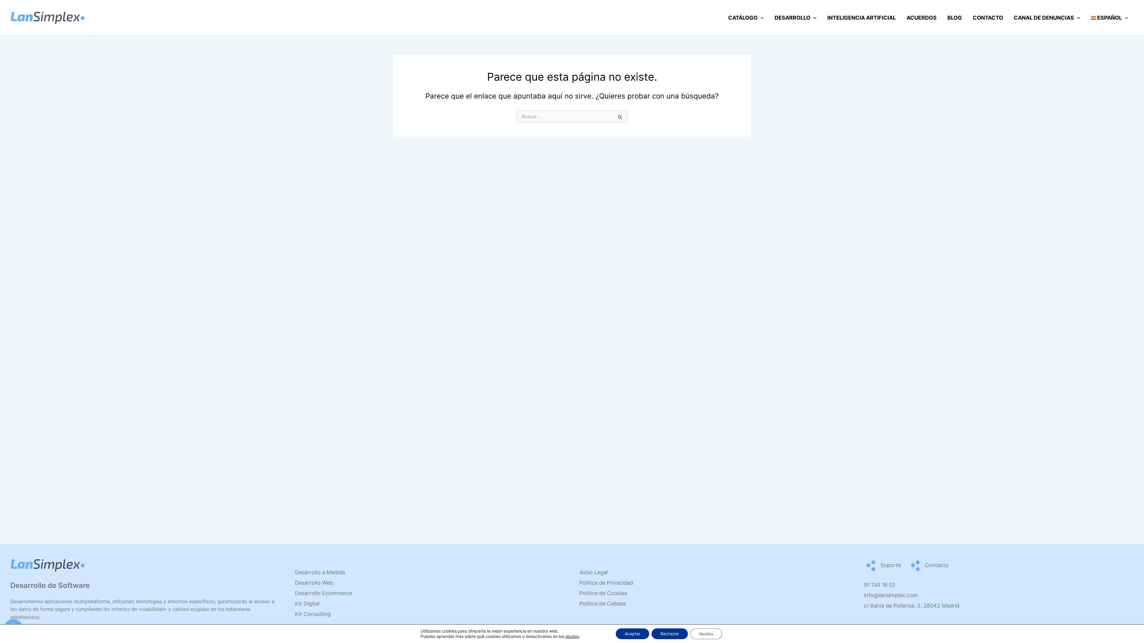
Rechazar (669, 633)
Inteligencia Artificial (861, 18)
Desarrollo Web (314, 583)
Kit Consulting (313, 614)
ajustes (572, 636)
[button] (761, 18)
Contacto (988, 18)
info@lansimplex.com (891, 595)
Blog (954, 18)
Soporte (890, 565)
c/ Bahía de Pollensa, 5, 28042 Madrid (911, 606)
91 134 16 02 (880, 585)
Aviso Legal (593, 572)
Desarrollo (792, 18)
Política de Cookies (603, 593)
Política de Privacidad (606, 583)
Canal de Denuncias (1044, 18)
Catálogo (743, 18)
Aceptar (632, 633)
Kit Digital (307, 603)
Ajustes (706, 633)
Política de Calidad (602, 603)
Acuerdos (922, 18)
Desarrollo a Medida (320, 572)
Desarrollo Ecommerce (323, 593)
